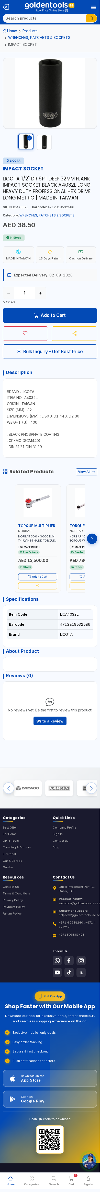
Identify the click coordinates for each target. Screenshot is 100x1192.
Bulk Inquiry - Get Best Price (53, 351)
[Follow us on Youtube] (57, 972)
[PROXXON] (59, 788)
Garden (8, 867)
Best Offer (10, 827)
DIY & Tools (11, 840)
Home (12, 31)
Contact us (60, 840)
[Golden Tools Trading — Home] (49, 7)
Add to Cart (53, 315)
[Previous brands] (8, 788)
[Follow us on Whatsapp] (57, 960)
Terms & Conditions (16, 893)
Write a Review (49, 721)
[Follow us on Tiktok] (69, 972)
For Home (9, 834)
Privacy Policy (13, 900)
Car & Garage (12, 861)
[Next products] (92, 539)
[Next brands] (91, 788)
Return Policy (12, 913)
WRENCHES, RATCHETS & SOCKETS (39, 37)
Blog (56, 847)
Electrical (9, 854)
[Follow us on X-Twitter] (81, 972)
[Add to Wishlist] (25, 333)
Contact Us (11, 887)
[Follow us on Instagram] (81, 960)
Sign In (58, 834)
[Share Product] (74, 333)
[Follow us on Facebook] (69, 960)
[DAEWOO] (27, 788)
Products (30, 31)
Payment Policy (14, 907)
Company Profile (64, 827)
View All (84, 472)
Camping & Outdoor (17, 847)
